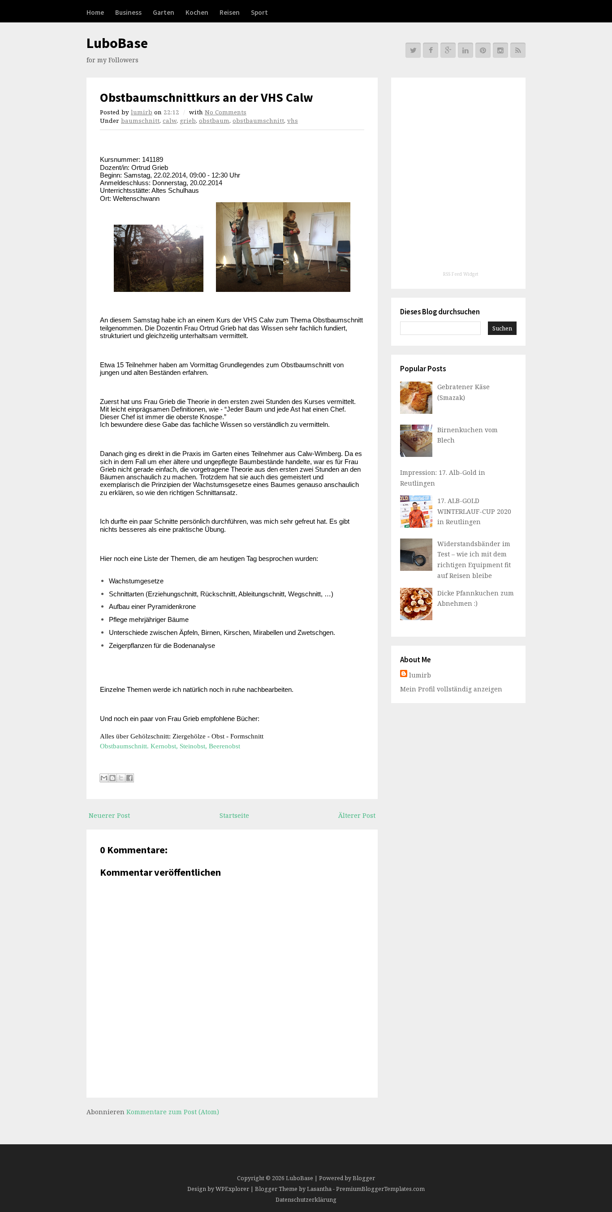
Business (128, 12)
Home (95, 12)
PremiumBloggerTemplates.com (380, 1189)
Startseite (234, 815)
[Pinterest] (483, 50)
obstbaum (214, 121)
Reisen (230, 12)
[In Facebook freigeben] (129, 777)
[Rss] (518, 50)
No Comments (225, 112)
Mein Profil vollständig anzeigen (451, 689)
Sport (259, 12)
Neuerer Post (109, 815)
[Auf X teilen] (120, 777)
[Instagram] (500, 50)
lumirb (141, 112)
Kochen (196, 12)
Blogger (364, 1178)
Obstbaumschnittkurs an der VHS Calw (206, 97)
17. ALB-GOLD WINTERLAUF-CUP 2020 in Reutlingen (474, 511)
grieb (188, 121)
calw (170, 121)
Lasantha (319, 1189)
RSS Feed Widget (460, 274)
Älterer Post (356, 815)
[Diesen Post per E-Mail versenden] (103, 777)
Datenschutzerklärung (306, 1199)
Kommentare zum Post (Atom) (172, 1112)
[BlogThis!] (112, 777)
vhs (292, 121)
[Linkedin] (465, 50)
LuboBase (117, 43)
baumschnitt (140, 121)
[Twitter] (413, 50)
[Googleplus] (448, 50)
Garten (163, 12)
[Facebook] (430, 50)
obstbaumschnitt (258, 121)
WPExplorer (232, 1189)
